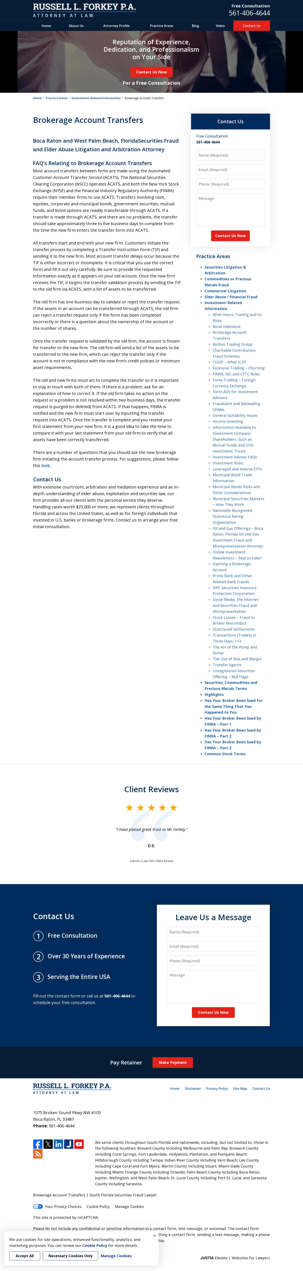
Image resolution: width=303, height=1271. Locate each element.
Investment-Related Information (96, 98)
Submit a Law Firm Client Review (151, 861)
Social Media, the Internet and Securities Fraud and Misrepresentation (235, 605)
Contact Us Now (151, 71)
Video (220, 25)
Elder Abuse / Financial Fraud (230, 296)
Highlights (214, 694)
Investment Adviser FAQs (235, 457)
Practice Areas (161, 25)
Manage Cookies (129, 1206)
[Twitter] (48, 1144)
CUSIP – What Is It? (229, 361)
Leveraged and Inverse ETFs (237, 468)
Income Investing (228, 421)
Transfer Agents (227, 664)
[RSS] (37, 1154)
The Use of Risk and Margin (237, 658)
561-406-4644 (249, 12)
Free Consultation (250, 6)
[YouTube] (79, 1144)
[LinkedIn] (58, 1144)
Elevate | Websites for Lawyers (235, 1257)
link (45, 465)
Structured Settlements (234, 629)
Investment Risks (228, 462)
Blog (195, 25)
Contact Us (252, 25)
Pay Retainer (126, 1062)
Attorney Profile (116, 25)
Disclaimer (193, 1088)
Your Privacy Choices (63, 1206)
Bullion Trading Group (232, 344)
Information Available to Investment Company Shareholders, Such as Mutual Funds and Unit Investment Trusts (234, 439)
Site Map (240, 1088)
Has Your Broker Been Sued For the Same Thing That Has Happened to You (233, 706)
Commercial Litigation (225, 290)
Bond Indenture (227, 326)
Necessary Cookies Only (70, 1255)
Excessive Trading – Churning (239, 367)
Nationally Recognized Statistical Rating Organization (232, 516)
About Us (76, 25)
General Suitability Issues (235, 415)
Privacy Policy (217, 1088)
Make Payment (173, 1062)
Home (46, 25)
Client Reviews (151, 789)
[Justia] (68, 1144)
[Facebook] (37, 1144)
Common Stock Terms (224, 753)
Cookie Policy (98, 1206)
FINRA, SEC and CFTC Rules (236, 373)
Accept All (25, 1255)
